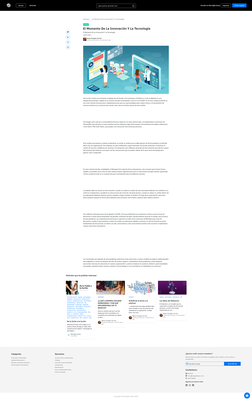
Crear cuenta (239, 5)
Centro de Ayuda (60, 372)
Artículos (33, 5)
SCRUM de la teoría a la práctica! (138, 302)
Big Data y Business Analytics (20, 363)
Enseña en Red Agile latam (210, 5)
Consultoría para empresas (63, 363)
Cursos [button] (20, 5)
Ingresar (226, 5)
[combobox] (114, 6)
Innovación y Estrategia (18, 358)
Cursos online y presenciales (64, 358)
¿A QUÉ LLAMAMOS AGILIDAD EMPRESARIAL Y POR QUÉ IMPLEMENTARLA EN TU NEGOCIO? (109, 304)
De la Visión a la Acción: (76, 321)
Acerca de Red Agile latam (63, 370)
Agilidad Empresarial (18, 360)
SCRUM (86, 24)
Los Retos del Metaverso (169, 301)
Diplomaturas (59, 367)
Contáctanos (59, 365)
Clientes (57, 360)
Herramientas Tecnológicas (19, 365)
